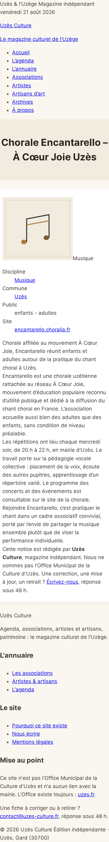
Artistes (21, 85)
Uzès (21, 297)
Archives (22, 102)
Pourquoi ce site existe (39, 726)
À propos (23, 110)
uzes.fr (86, 794)
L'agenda (23, 689)
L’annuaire (24, 69)
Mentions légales (32, 742)
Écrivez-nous (62, 582)
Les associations (32, 673)
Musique (25, 280)
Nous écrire (26, 734)
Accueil (21, 52)
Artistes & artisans (34, 681)
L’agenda (23, 61)
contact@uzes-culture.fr (29, 816)
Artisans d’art (28, 94)
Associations (27, 77)
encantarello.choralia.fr (42, 330)
